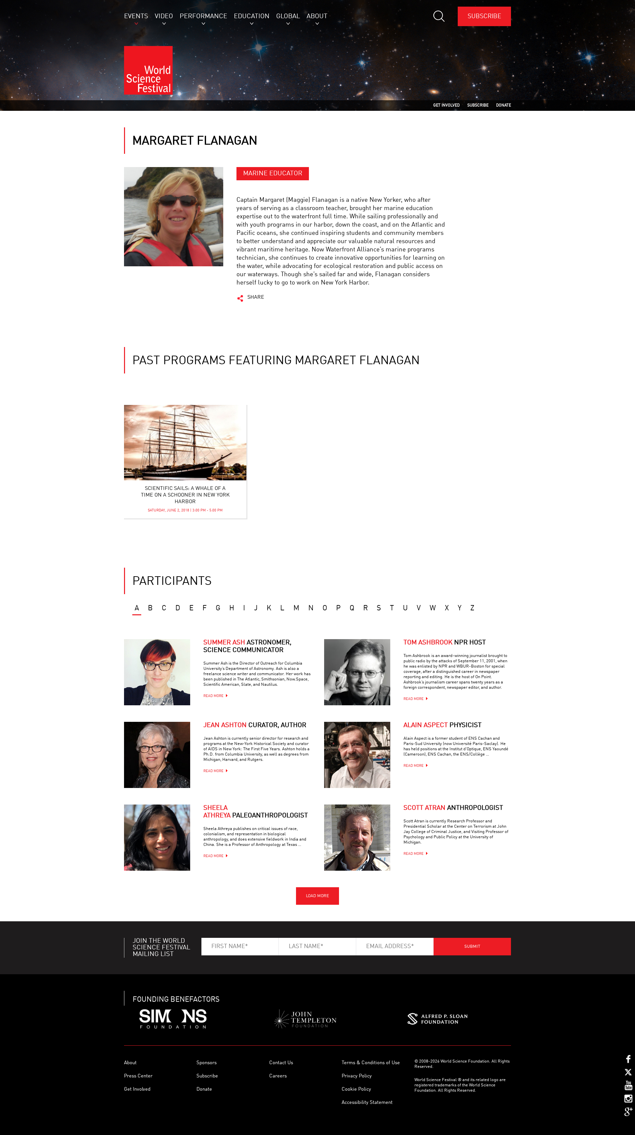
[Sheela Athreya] (157, 838)
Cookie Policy (356, 1089)
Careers (278, 1076)
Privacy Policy (357, 1076)
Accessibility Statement (367, 1102)
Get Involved (137, 1089)
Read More (213, 696)
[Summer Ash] (157, 672)
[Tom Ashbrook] (357, 672)
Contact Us (281, 1063)
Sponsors (206, 1063)
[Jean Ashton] (157, 755)
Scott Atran (453, 808)
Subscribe (484, 16)
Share (255, 297)
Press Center (138, 1076)
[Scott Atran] (357, 838)
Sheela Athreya (255, 812)
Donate (204, 1089)
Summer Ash (247, 646)
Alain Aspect (442, 725)
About (130, 1063)
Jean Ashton (254, 725)
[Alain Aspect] (357, 755)
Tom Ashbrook (444, 642)
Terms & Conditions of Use (371, 1063)
